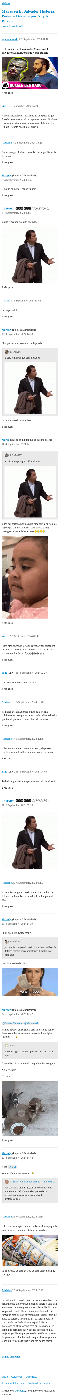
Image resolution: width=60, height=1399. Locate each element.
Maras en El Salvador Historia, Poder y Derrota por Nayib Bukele (28, 16)
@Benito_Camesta (12, 1023)
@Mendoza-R (31, 1023)
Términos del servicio (13, 1383)
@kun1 (12, 1167)
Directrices (31, 1376)
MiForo (6, 3)
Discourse (20, 1390)
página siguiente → (12, 1356)
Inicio (5, 1376)
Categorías (16, 1376)
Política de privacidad (39, 1383)
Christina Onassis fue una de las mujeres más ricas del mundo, (33, 1181)
